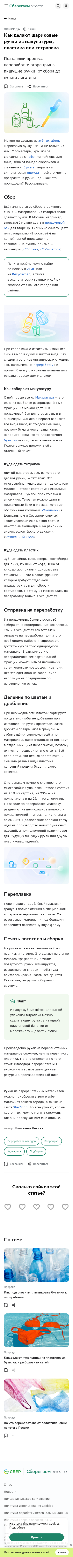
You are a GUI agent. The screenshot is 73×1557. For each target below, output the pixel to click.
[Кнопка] (58, 6)
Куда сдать (14, 1151)
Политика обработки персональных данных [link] (36, 1513)
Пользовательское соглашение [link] (27, 1499)
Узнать (62, 1552)
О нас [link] (8, 1484)
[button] (6, 6)
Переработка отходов (21, 1141)
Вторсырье (51, 1141)
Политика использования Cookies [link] (28, 1506)
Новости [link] (10, 1492)
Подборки (36, 1151)
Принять (36, 1537)
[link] (26, 6)
